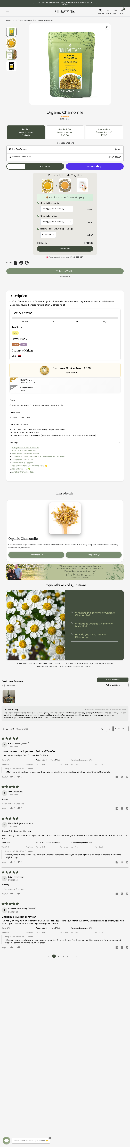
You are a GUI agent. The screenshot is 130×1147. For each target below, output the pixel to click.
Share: (9, 263)
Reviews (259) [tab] (8, 729)
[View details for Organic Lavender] (65, 185)
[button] (6, 1140)
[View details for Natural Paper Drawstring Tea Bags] (82, 185)
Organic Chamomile (64, 112)
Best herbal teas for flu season (25, 453)
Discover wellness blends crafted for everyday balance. (65, 3)
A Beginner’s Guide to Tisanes (25, 447)
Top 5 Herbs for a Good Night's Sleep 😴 (29, 466)
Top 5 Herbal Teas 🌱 (21, 469)
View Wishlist (65, 276)
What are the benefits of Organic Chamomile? (95, 614)
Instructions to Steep (19, 424)
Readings (14, 442)
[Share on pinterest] (126, 777)
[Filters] (109, 729)
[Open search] (102, 729)
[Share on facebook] (116, 777)
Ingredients (15, 412)
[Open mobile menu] (7, 12)
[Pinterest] (26, 262)
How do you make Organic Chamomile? (91, 635)
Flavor (12, 400)
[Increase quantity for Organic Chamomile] (23, 166)
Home (8, 20)
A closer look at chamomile (24, 450)
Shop (15, 20)
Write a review (112, 679)
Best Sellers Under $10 (28, 20)
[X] (21, 262)
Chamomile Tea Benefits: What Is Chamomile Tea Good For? (38, 456)
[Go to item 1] (9, 696)
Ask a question (113, 685)
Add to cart (65, 248)
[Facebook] (15, 262)
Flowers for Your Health (22, 459)
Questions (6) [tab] (22, 729)
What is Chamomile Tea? (23, 472)
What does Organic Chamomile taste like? (94, 624)
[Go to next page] (81, 956)
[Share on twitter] (121, 777)
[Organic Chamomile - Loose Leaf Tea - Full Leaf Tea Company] (107, 27)
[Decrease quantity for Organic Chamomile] (9, 166)
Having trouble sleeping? (23, 462)
